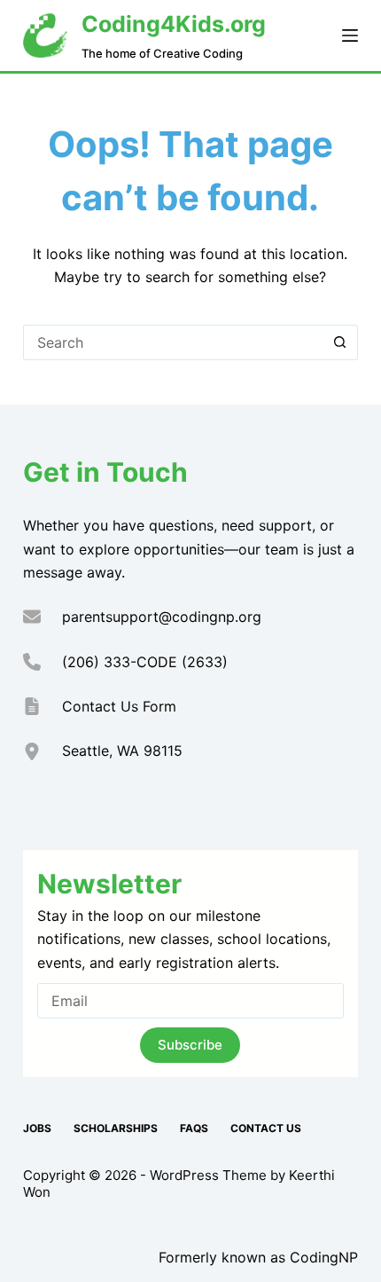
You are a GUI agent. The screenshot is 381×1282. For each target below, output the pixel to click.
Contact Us (265, 1128)
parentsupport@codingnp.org (161, 616)
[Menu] (350, 35)
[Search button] (340, 342)
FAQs (194, 1128)
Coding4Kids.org (174, 24)
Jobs (37, 1128)
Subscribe (190, 1044)
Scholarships (116, 1128)
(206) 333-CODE (119, 662)
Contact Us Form (119, 706)
